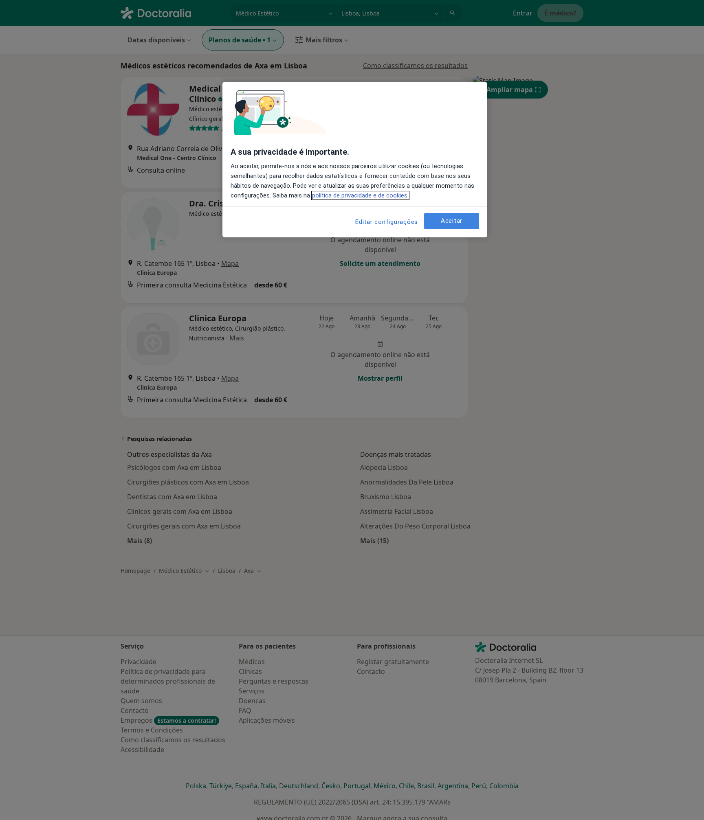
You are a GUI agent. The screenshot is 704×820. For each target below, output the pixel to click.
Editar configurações (386, 222)
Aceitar (451, 221)
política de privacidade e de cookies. (360, 195)
